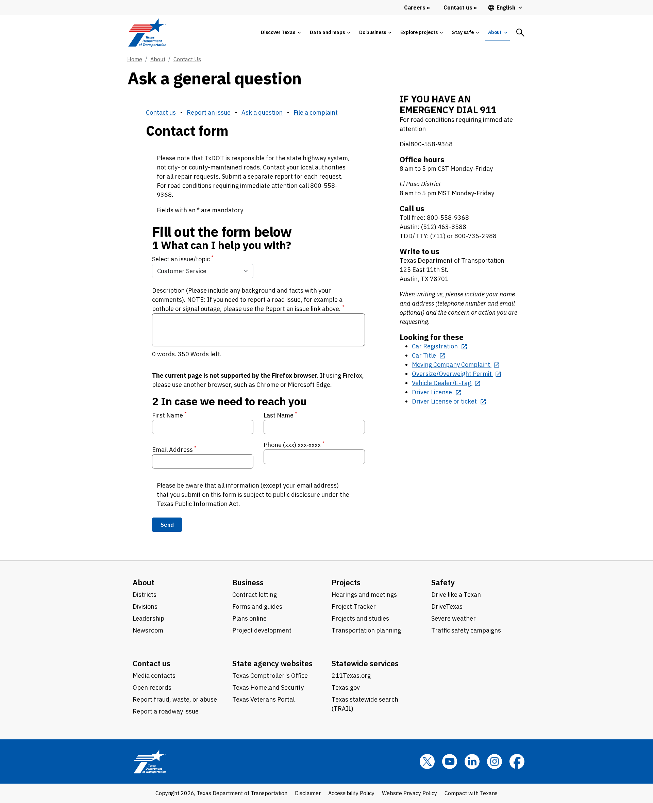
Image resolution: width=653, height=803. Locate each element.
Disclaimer (308, 793)
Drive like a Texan (456, 595)
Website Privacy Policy (409, 793)
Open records (152, 687)
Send (167, 524)
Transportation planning (366, 630)
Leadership (148, 618)
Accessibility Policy (351, 793)
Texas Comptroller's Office (270, 675)
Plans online (249, 618)
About (157, 59)
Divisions (145, 606)
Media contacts (154, 675)
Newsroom (148, 630)
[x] (427, 761)
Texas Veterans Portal (263, 699)
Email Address (174, 449)
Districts (144, 595)
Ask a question (262, 112)
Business (248, 582)
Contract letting (254, 595)
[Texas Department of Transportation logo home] (147, 32)
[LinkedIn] (472, 761)
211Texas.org (351, 675)
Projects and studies (360, 618)
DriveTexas (447, 606)
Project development (261, 630)
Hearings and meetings (364, 595)
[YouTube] (449, 761)
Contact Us (187, 59)
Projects (346, 582)
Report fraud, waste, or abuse (175, 699)
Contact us (161, 112)
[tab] (280, 32)
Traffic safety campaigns (466, 630)
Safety (443, 582)
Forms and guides (257, 606)
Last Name (280, 415)
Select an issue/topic (183, 259)
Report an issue (209, 112)
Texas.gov (346, 687)
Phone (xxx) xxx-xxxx (294, 444)
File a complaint (316, 112)
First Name (169, 415)
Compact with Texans (471, 793)
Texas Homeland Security (268, 687)
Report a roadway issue (166, 711)
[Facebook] (516, 761)
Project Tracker (354, 606)
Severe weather (453, 618)
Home (134, 59)
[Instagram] (494, 761)
